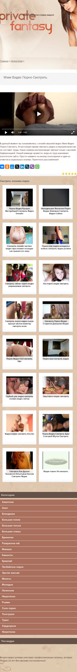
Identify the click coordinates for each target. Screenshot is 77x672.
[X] (17, 167)
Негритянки (8, 596)
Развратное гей (11, 543)
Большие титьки (11, 525)
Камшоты (7, 555)
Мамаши (7, 549)
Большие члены (11, 531)
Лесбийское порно (12, 567)
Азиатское (8, 502)
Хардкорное (9, 626)
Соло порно (9, 608)
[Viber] (32, 167)
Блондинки (8, 513)
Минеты (6, 578)
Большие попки (11, 519)
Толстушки (8, 614)
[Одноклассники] (7, 167)
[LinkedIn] (22, 167)
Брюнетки (7, 537)
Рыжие (6, 602)
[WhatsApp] (37, 167)
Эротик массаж (10, 573)
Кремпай (7, 561)
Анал (5, 508)
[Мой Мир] (12, 167)
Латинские (8, 590)
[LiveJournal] (27, 167)
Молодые (7, 584)
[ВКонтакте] (2, 167)
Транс (5, 620)
